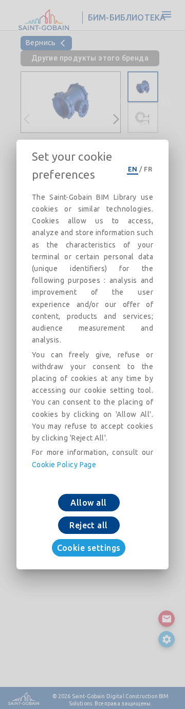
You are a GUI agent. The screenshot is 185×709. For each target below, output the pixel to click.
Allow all (88, 502)
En (132, 169)
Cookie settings (89, 547)
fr (148, 169)
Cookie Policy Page (64, 465)
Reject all (88, 525)
